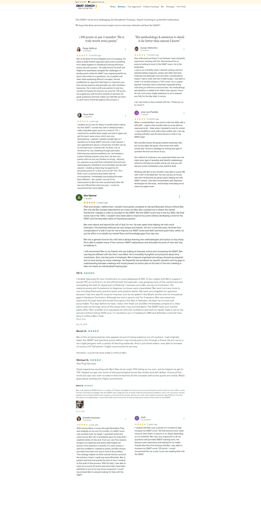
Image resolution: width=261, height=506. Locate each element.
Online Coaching (151, 7)
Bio (162, 7)
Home (113, 7)
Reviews (121, 7)
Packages (170, 7)
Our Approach (134, 7)
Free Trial (181, 7)
